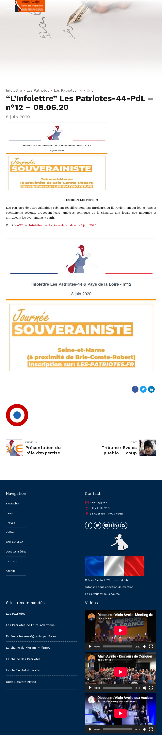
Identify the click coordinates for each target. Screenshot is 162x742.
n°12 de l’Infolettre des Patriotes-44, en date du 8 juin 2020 (56, 225)
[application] (120, 630)
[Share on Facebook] (135, 389)
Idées (9, 513)
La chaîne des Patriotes (23, 659)
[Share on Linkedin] (151, 389)
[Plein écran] (151, 646)
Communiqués (14, 541)
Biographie (12, 503)
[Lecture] (90, 646)
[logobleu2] (120, 542)
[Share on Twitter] (143, 389)
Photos (10, 522)
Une (90, 90)
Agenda (10, 570)
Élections (12, 561)
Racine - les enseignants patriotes (31, 636)
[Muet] (145, 646)
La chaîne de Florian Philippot (28, 647)
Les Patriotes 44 (68, 90)
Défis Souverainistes (21, 682)
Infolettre (14, 90)
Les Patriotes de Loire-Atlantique (30, 625)
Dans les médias (16, 551)
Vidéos (10, 532)
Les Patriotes (38, 90)
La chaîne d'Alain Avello (23, 670)
